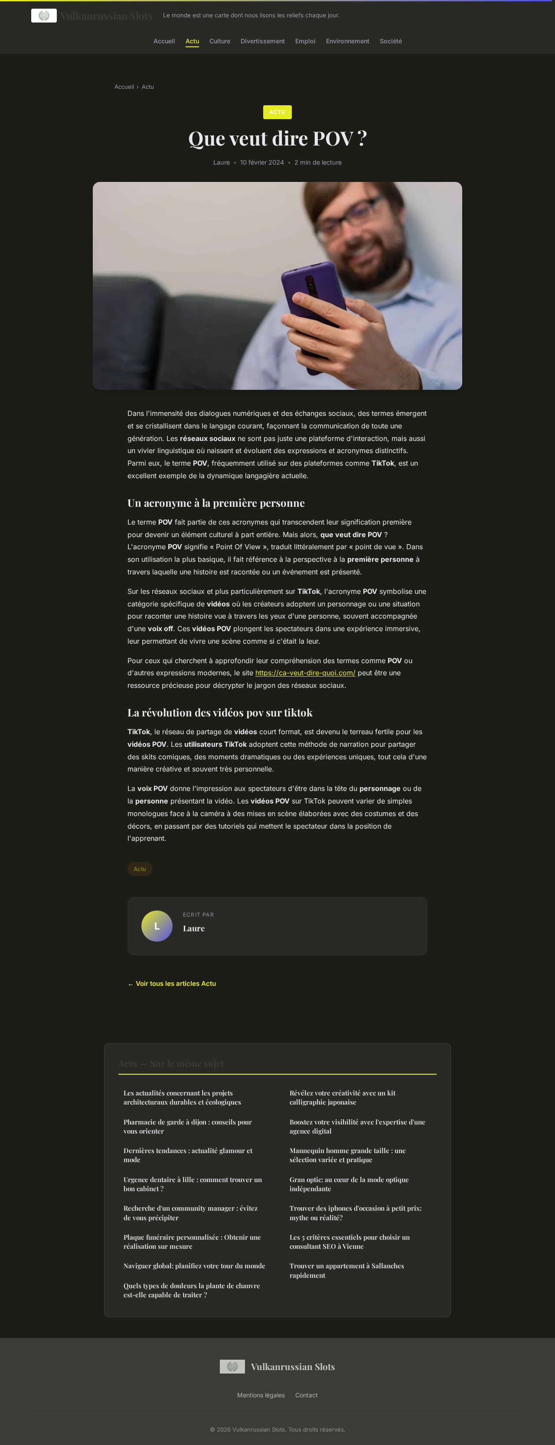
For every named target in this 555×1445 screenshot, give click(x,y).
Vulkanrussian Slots (106, 15)
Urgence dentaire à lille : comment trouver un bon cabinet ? (193, 1184)
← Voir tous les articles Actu (171, 983)
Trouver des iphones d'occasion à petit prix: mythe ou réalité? (355, 1212)
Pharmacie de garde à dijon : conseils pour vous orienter (188, 1126)
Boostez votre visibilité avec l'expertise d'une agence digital (357, 1126)
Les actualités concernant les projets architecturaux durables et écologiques (182, 1097)
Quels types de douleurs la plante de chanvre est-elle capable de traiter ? (192, 1290)
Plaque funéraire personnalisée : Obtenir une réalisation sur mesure (192, 1242)
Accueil (164, 40)
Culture (219, 40)
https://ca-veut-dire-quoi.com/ (305, 672)
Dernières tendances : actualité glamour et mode (188, 1155)
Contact (306, 1395)
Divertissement (263, 40)
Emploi (305, 40)
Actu (192, 40)
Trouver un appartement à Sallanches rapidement (347, 1270)
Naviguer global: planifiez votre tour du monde (194, 1265)
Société (391, 40)
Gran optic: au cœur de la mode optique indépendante (349, 1184)
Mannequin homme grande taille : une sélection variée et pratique (348, 1155)
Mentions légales (261, 1395)
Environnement (347, 40)
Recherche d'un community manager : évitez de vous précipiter (191, 1212)
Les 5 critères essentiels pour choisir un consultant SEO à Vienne (350, 1242)
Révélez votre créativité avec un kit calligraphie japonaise (342, 1097)
